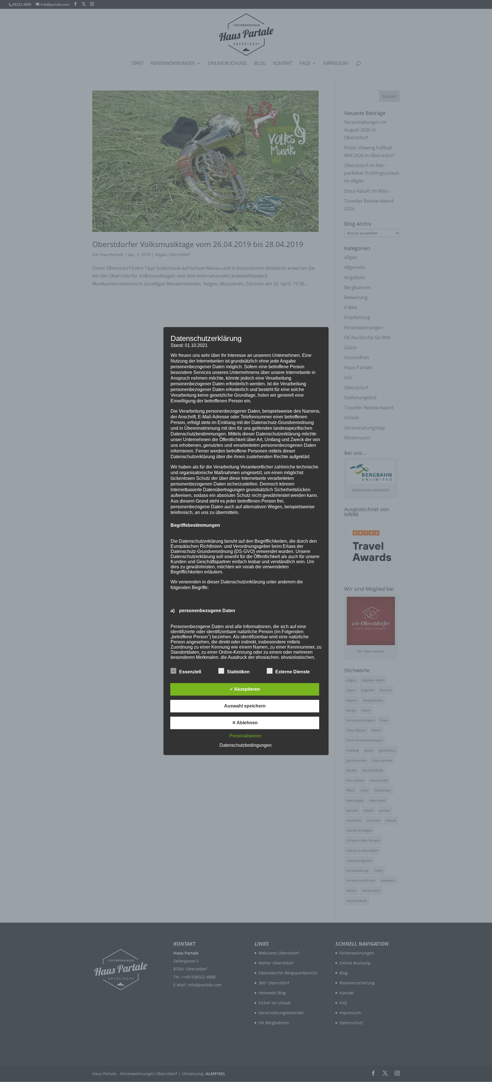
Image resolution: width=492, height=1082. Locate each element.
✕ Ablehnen (245, 722)
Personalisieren (245, 735)
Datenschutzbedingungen (246, 745)
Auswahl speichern (245, 705)
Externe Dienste (292, 671)
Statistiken (238, 671)
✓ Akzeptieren (244, 689)
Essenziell (190, 671)
